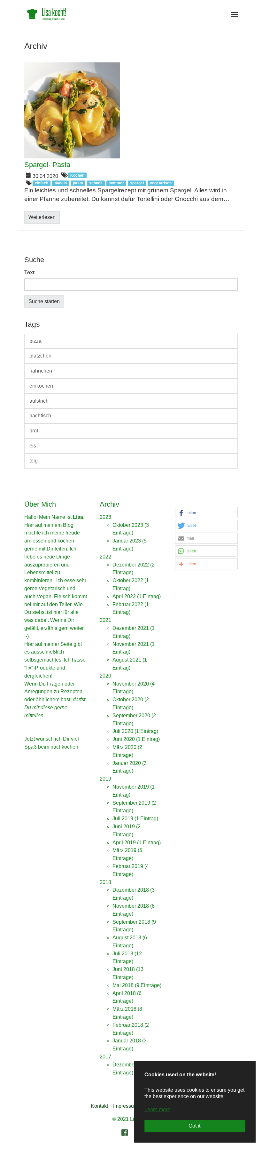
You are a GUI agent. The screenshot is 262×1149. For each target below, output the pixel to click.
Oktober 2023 (127, 525)
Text (29, 272)
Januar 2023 (126, 540)
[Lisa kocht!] (47, 14)
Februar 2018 (127, 1025)
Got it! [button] (195, 1126)
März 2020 (124, 747)
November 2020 (130, 684)
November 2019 (130, 787)
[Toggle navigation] (234, 14)
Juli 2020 (122, 731)
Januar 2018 (126, 1040)
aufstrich (39, 401)
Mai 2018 (123, 985)
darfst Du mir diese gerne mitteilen (54, 707)
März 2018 (124, 1009)
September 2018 (131, 922)
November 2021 (130, 644)
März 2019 (124, 850)
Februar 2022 (127, 604)
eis (32, 445)
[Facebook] (124, 1132)
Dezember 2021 (130, 628)
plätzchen (40, 355)
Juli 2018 (122, 953)
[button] (206, 512)
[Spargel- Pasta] (130, 110)
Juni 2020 (123, 739)
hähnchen (40, 371)
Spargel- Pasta (47, 165)
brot (33, 430)
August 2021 (126, 660)
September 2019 (131, 803)
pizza (35, 341)
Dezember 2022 (130, 564)
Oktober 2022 (127, 580)
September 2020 (131, 715)
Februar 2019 (127, 866)
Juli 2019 (122, 818)
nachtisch (40, 415)
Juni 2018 (123, 969)
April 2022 (124, 596)
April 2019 (124, 842)
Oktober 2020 (127, 699)
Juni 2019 (123, 826)
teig (33, 460)
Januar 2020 (126, 763)
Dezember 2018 (130, 890)
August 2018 (126, 937)
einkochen (41, 386)
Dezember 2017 (130, 1064)
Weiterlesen (42, 217)
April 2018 (124, 993)
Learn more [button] (157, 1109)
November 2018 (130, 906)
